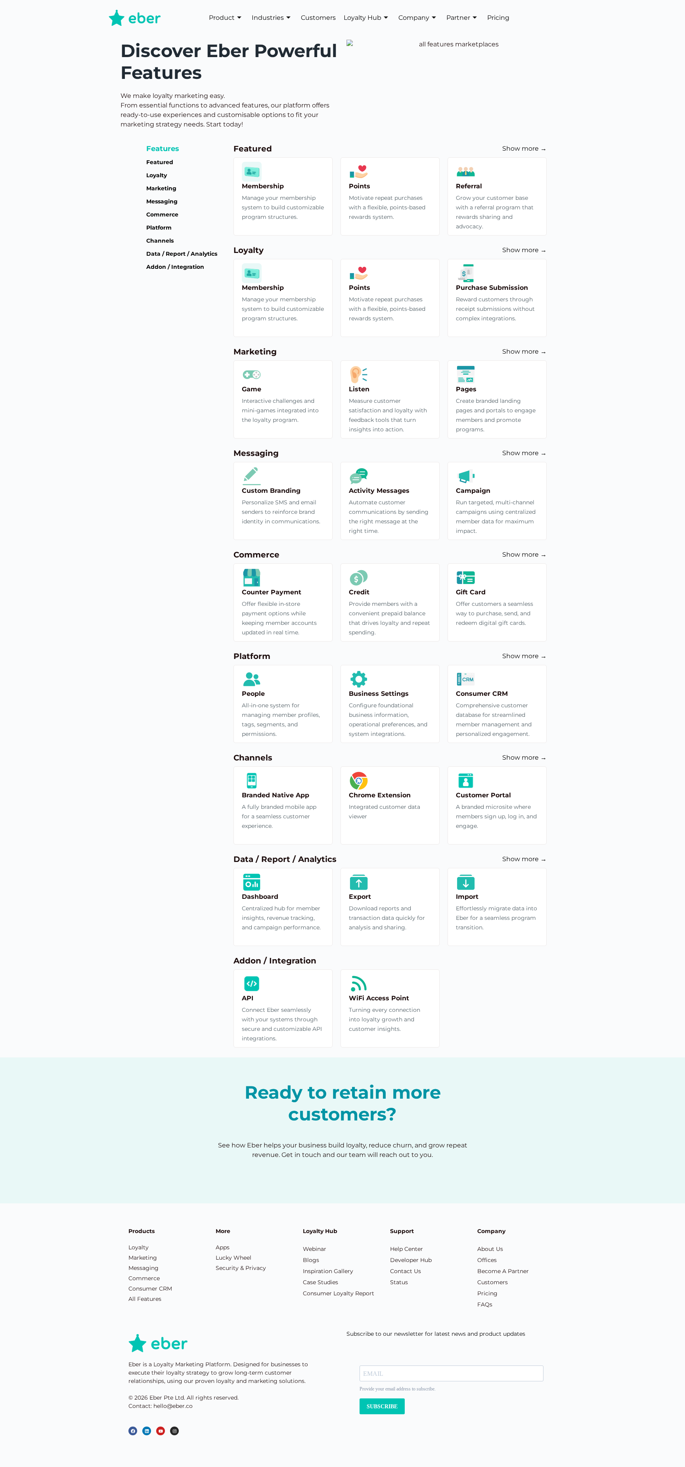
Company (413, 17)
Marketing (161, 188)
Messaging (162, 201)
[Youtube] (160, 1431)
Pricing (498, 17)
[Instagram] (174, 1431)
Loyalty (156, 175)
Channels (160, 240)
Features (162, 148)
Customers (318, 17)
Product (222, 17)
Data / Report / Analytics (181, 253)
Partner (458, 17)
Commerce (162, 214)
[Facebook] (132, 1431)
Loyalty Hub (362, 17)
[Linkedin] (146, 1431)
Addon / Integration (175, 266)
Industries (268, 17)
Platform (159, 227)
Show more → (524, 148)
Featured (159, 162)
